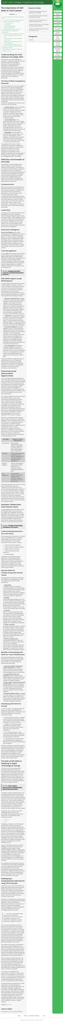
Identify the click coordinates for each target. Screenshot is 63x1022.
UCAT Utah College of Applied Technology (23, 2)
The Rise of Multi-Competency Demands (14, 20)
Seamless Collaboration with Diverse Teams (13, 33)
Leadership (7, 24)
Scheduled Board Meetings (57, 44)
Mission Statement (57, 33)
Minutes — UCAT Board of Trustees (31, 1015)
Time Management (9, 27)
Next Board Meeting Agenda (58, 50)
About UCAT (58, 11)
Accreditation (57, 22)
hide (16, 14)
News (19, 1015)
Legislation (57, 58)
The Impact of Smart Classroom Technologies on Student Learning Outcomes (39, 25)
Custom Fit (57, 19)
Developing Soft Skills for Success (12, 44)
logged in (10, 1011)
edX (5, 821)
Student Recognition (58, 54)
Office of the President (58, 28)
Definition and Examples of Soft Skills (11, 21)
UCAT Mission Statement (57, 38)
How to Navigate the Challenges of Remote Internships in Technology (38, 16)
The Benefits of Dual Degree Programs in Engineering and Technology (38, 12)
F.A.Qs (57, 25)
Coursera (7, 819)
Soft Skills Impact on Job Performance (11, 29)
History (58, 14)
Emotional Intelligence (10, 26)
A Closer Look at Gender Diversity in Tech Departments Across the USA (38, 21)
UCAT (43, 1015)
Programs (57, 17)
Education (8, 1004)
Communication (8, 23)
